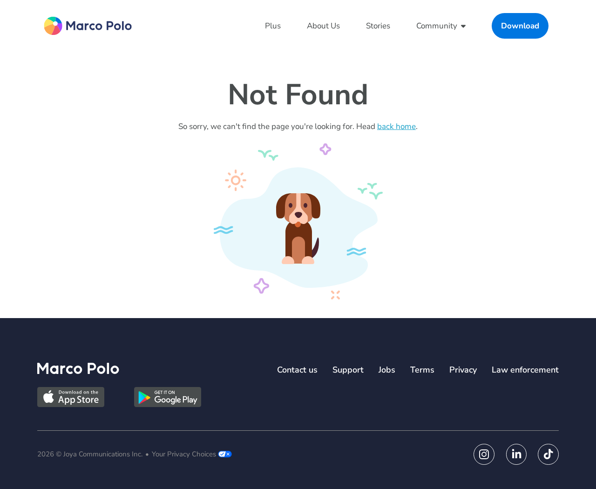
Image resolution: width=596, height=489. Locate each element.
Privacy (463, 369)
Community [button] (436, 25)
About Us (323, 25)
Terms (422, 369)
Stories (378, 25)
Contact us (297, 369)
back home (396, 126)
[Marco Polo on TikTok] (548, 454)
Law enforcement (525, 369)
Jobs (387, 369)
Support (348, 369)
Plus (273, 25)
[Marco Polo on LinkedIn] (516, 454)
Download (520, 25)
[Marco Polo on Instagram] (484, 454)
